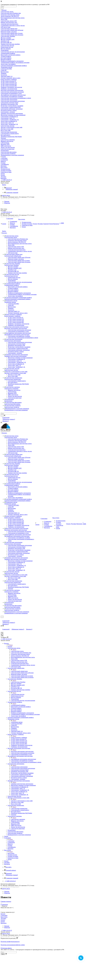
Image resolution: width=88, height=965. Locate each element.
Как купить (11, 853)
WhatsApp (7, 203)
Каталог (10, 646)
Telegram (6, 201)
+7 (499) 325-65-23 (6, 179)
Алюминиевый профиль (18, 705)
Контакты (3, 923)
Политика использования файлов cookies (13, 945)
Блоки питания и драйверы (19, 737)
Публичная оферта (6, 948)
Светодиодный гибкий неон (19, 671)
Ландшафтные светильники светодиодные (23, 759)
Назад (11, 645)
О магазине (11, 841)
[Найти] (2, 8)
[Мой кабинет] (1, 619)
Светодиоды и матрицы (18, 819)
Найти (2, 954)
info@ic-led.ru (6, 195)
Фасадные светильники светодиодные (22, 751)
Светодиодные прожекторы (19, 808)
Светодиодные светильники (19, 767)
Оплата (3, 920)
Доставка (3, 918)
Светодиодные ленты (17, 651)
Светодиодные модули (17, 694)
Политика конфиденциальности (10, 941)
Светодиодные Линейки (18, 682)
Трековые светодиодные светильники (22, 784)
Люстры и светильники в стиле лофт (22, 800)
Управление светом (16, 722)
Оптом (3, 921)
